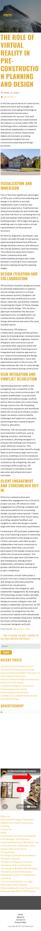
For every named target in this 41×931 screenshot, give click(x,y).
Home (4, 832)
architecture (21, 629)
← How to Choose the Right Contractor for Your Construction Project (19, 637)
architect (9, 96)
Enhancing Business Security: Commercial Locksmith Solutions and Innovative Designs (19, 695)
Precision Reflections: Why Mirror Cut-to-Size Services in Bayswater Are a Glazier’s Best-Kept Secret (20, 845)
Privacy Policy (8, 852)
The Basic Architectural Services (16, 862)
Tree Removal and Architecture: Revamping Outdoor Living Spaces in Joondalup (18, 874)
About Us (5, 816)
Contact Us (6, 829)
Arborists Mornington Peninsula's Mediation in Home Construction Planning (17, 822)
